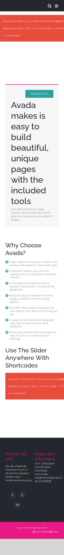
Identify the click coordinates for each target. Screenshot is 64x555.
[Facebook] (12, 495)
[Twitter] (22, 495)
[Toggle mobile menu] (57, 6)
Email (55, 531)
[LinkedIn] (18, 504)
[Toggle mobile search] (49, 6)
